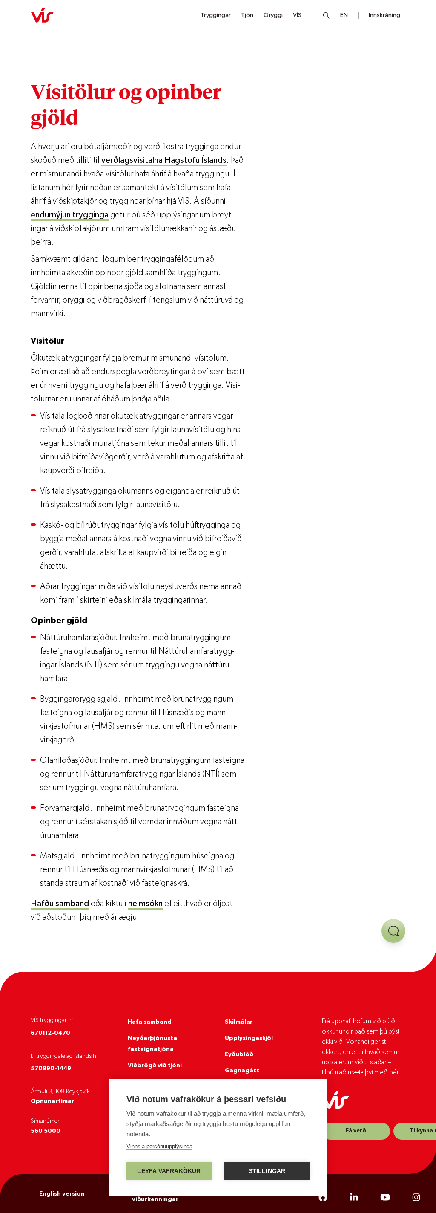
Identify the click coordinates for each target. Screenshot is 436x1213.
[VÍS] (42, 15)
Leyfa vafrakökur (169, 1171)
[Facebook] (323, 1197)
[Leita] (326, 15)
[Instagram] (416, 1197)
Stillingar (267, 1171)
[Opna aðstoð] (393, 931)
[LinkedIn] (354, 1197)
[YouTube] (385, 1197)
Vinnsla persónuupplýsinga (159, 1146)
